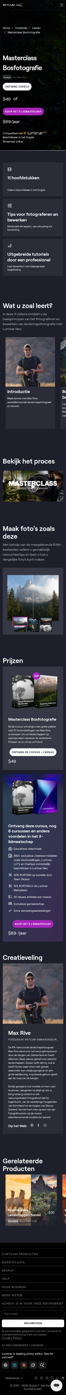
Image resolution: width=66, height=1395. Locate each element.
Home (6, 27)
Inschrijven (33, 1323)
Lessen (36, 27)
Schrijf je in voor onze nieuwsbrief (32, 1303)
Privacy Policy (12, 1338)
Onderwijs (21, 27)
